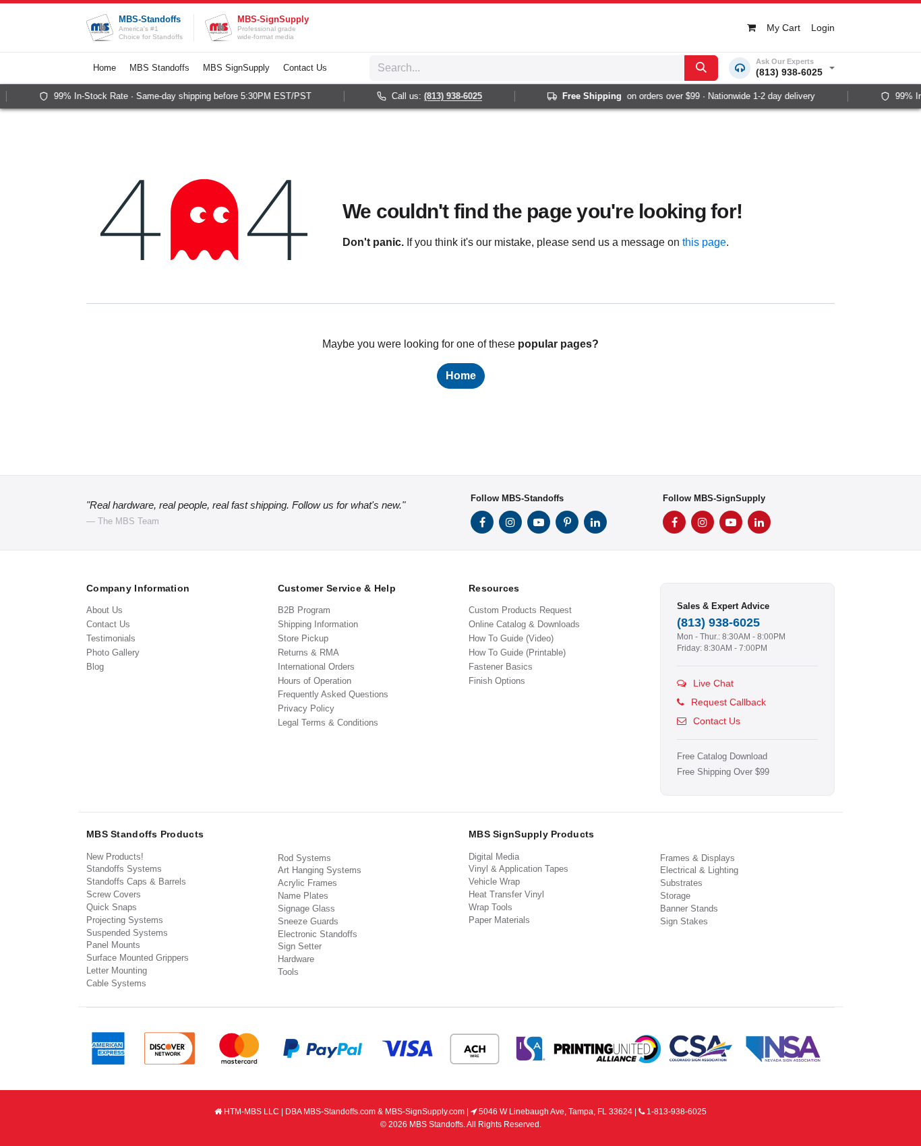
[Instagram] (510, 522)
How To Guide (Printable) (517, 652)
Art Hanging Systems (319, 870)
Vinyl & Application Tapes (518, 869)
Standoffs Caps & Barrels (136, 882)
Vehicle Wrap (494, 882)
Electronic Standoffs (317, 934)
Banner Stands (689, 908)
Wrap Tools (490, 907)
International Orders (316, 667)
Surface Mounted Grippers (137, 958)
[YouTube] (538, 522)
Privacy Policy (306, 708)
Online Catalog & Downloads (524, 624)
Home (461, 375)
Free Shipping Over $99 (723, 772)
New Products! (115, 857)
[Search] (701, 68)
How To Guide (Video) (511, 638)
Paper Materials (499, 920)
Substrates (681, 883)
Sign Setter (300, 946)
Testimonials (111, 638)
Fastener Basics (501, 667)
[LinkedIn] (595, 522)
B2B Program (304, 610)
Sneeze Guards (308, 921)
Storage (675, 896)
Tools (288, 972)
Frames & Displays (697, 858)
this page (704, 242)
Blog (95, 667)
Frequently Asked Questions (333, 694)
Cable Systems (116, 983)
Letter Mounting (116, 970)
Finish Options (497, 681)
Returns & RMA (308, 652)
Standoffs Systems (124, 869)
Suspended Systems (127, 933)
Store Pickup (303, 638)
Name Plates (303, 896)
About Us (104, 610)
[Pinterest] (567, 522)
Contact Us (108, 624)
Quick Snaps (111, 907)
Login (823, 27)
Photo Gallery (113, 652)
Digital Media (494, 857)
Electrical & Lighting (699, 870)
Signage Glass (306, 908)
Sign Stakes (684, 921)
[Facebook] (482, 522)
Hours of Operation (314, 681)
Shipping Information (318, 624)
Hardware (296, 959)
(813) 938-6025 (442, 96)
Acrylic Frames (307, 883)
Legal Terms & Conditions (328, 723)
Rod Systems (304, 858)
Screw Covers (113, 894)
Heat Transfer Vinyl (506, 894)
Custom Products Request (520, 610)
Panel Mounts (113, 945)
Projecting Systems (124, 920)
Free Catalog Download (722, 756)
